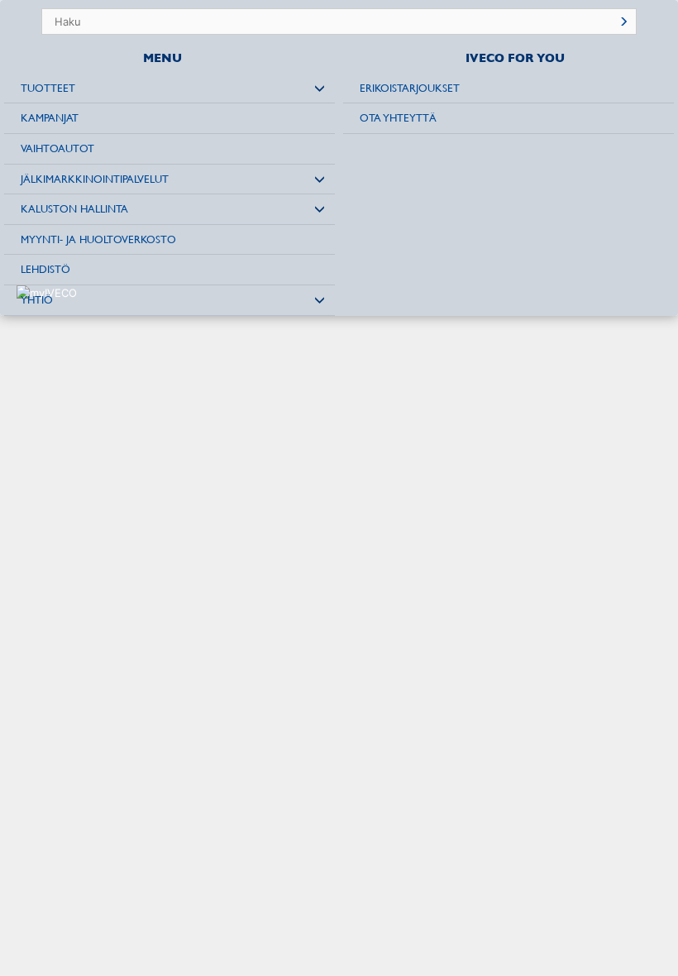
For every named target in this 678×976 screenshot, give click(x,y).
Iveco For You (515, 58)
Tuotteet (48, 87)
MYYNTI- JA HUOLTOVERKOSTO (98, 239)
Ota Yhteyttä (398, 117)
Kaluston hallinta (74, 208)
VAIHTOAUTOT (57, 148)
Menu (162, 58)
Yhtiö (37, 299)
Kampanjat (50, 117)
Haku (623, 21)
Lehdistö (45, 268)
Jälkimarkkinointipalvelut (95, 178)
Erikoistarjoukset (410, 87)
